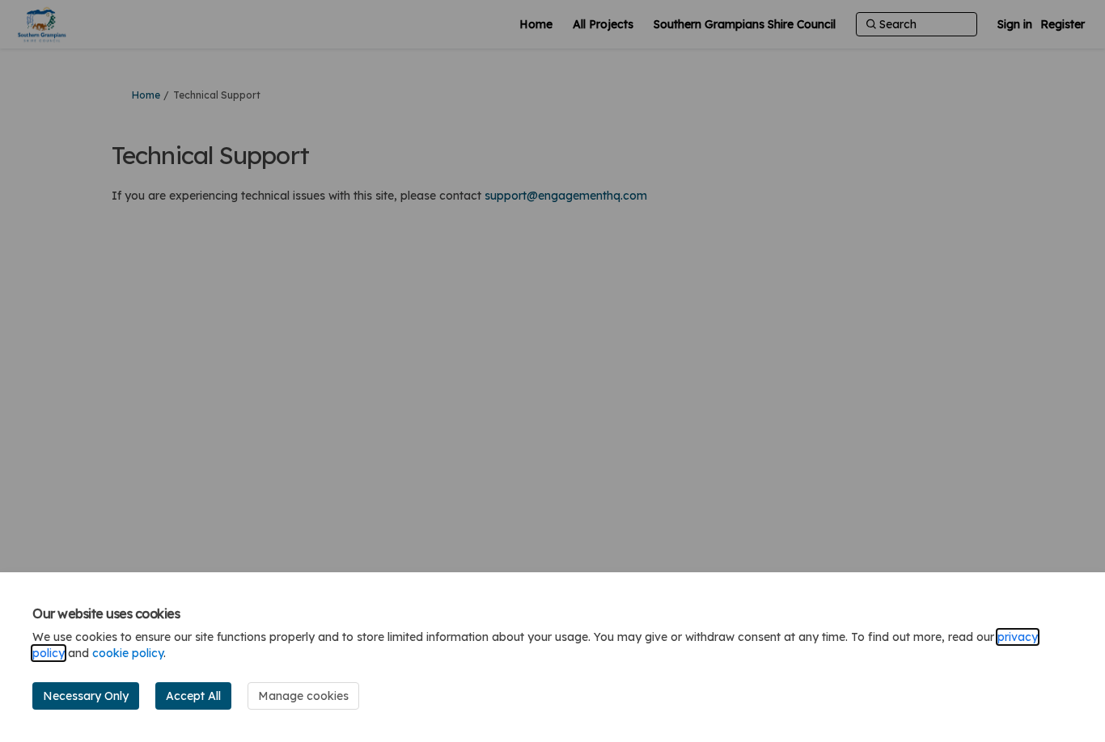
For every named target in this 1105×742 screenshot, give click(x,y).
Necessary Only (86, 696)
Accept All (193, 696)
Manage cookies (303, 696)
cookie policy (127, 653)
